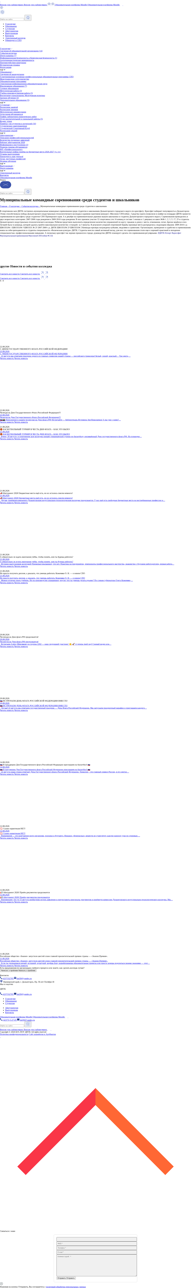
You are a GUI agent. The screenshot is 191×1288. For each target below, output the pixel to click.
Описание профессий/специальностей (17, 138)
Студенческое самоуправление (13, 126)
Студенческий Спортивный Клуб (15, 128)
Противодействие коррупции (13, 63)
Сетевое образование (9, 88)
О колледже (10, 24)
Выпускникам (11, 33)
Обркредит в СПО (13, 40)
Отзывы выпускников (10, 154)
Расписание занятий (9, 107)
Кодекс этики (6, 121)
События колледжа (8, 53)
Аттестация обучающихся (11, 114)
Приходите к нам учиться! (11, 156)
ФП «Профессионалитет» (11, 149)
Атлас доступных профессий (13, 159)
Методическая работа (11, 91)
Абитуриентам (11, 31)
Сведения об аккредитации (12, 74)
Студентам (10, 29)
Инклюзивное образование (13, 86)
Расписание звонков (9, 109)
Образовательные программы (13, 81)
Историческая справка (10, 65)
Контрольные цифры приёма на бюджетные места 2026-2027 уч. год (30, 152)
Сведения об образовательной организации (21, 51)
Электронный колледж (15, 38)
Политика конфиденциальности (14, 1034)
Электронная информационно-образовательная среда (23, 84)
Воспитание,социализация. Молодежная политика (22, 95)
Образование (11, 26)
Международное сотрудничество (14, 79)
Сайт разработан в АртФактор (42, 1034)
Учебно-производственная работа (16, 93)
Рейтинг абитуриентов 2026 (12, 142)
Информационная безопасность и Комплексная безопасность (28, 58)
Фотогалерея (5, 67)
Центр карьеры (8, 55)
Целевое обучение (8, 161)
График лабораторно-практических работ (18, 116)
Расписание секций (8, 131)
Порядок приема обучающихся (13, 147)
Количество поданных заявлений (14, 140)
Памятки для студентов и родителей (18, 124)
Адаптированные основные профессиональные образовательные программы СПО (37, 77)
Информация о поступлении (14, 145)
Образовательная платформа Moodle (16, 177)
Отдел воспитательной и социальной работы (21, 119)
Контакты (9, 36)
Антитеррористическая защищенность (17, 60)
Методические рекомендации (13, 112)
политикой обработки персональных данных (66, 1287)
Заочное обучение (9, 98)
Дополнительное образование (14, 100)
